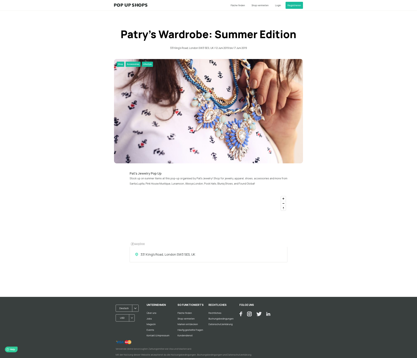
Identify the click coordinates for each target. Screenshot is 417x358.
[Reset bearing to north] (283, 208)
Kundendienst (185, 335)
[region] (208, 221)
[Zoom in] (283, 198)
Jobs (149, 318)
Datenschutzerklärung (220, 324)
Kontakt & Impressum (158, 335)
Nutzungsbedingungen (183, 354)
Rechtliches (214, 312)
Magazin (151, 324)
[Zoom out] (283, 203)
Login (278, 5)
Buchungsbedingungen (221, 318)
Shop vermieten (260, 5)
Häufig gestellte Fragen (190, 329)
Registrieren (294, 5)
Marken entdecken (188, 324)
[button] (128, 308)
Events (150, 329)
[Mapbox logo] (138, 244)
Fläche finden (238, 5)
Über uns (151, 312)
